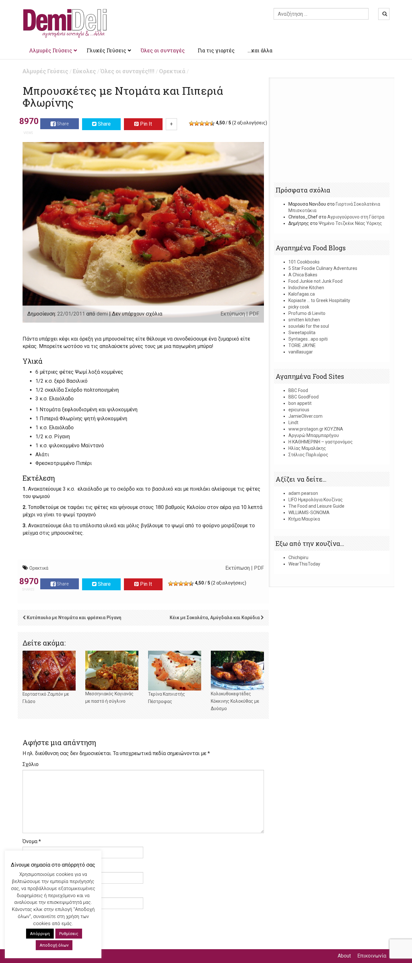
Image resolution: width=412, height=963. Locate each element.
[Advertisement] (332, 130)
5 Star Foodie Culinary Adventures (322, 268)
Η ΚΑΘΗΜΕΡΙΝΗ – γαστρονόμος (320, 441)
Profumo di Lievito (306, 313)
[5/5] (212, 123)
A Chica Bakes (302, 274)
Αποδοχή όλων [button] (54, 945)
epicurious (298, 409)
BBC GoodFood (303, 396)
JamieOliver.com (305, 416)
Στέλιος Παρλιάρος (308, 454)
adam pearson (303, 493)
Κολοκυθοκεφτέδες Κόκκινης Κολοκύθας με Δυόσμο (235, 701)
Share (62, 123)
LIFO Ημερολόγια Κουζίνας (315, 499)
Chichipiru (298, 557)
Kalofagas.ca (301, 294)
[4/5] (207, 123)
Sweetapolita (301, 332)
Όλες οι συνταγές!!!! (127, 71)
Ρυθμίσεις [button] (68, 933)
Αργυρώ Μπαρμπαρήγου (313, 435)
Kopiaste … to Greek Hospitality (319, 300)
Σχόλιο (31, 764)
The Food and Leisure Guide (316, 506)
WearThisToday (304, 563)
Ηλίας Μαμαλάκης (307, 448)
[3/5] (201, 123)
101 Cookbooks (304, 261)
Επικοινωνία (371, 956)
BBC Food (298, 390)
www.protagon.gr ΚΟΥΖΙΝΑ (315, 429)
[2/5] (196, 123)
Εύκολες (84, 71)
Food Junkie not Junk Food (315, 281)
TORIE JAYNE (302, 345)
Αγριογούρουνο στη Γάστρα (355, 216)
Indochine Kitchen (306, 287)
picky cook (298, 306)
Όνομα (32, 841)
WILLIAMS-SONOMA (309, 512)
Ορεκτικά (172, 71)
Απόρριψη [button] (40, 933)
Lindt (293, 422)
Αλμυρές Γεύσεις (45, 71)
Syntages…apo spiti (308, 339)
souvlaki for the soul (308, 326)
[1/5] (191, 123)
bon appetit (300, 403)
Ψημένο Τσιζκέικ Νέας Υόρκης (350, 223)
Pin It (145, 124)
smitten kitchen (304, 319)
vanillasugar (300, 351)
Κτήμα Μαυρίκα (304, 519)
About (344, 956)
